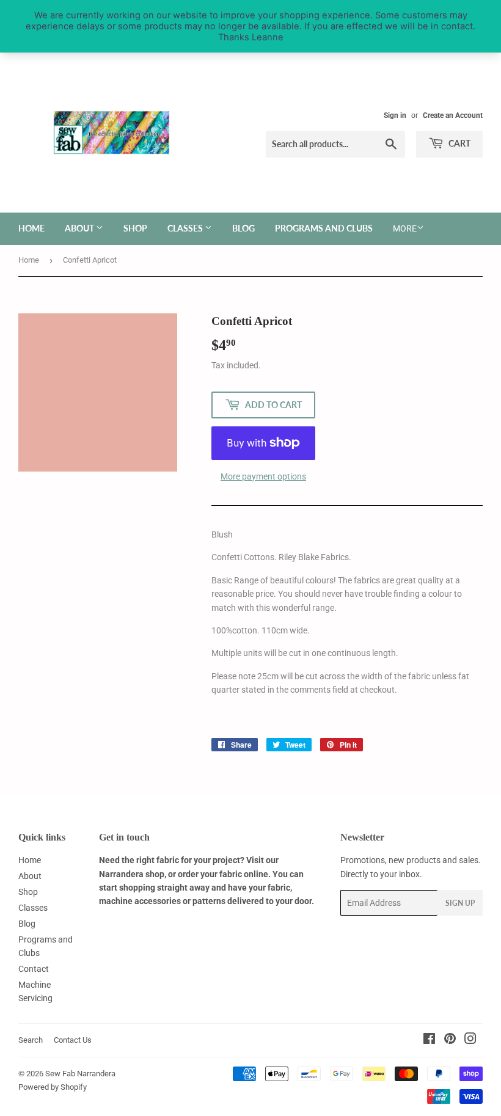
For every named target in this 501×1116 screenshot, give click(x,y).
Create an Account (453, 115)
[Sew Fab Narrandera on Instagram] (470, 1040)
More (405, 228)
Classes (186, 228)
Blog (243, 228)
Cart (458, 143)
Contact (33, 969)
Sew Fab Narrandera (80, 1073)
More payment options (263, 476)
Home (31, 228)
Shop (135, 228)
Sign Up (460, 903)
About (80, 228)
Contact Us (73, 1040)
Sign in (395, 115)
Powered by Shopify (52, 1087)
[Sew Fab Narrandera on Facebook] (429, 1040)
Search (30, 1040)
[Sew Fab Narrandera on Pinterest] (450, 1040)
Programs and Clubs (324, 228)
